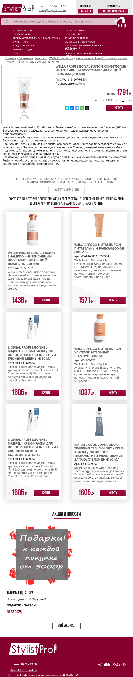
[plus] (129, 100)
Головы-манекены (74, 30)
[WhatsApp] (82, 108)
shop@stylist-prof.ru (52, 10)
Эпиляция (70, 49)
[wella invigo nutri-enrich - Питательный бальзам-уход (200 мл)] (100, 225)
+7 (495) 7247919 (112, 665)
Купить (119, 107)
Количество (104, 100)
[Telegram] (77, 108)
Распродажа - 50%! (22, 30)
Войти (87, 11)
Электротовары (21, 34)
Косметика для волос (76, 38)
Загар (16, 53)
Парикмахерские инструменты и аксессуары (36, 38)
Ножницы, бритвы (74, 34)
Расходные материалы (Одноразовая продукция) (84, 54)
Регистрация (85, 6)
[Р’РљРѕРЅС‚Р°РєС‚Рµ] (72, 108)
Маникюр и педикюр (24, 49)
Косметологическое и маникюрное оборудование (84, 46)
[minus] (116, 100)
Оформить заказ (115, 11)
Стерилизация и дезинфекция (80, 42)
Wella (82, 83)
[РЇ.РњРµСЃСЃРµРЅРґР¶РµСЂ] (67, 108)
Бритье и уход (20, 42)
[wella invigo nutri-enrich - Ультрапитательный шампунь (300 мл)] (100, 327)
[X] (87, 108)
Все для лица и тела (23, 45)
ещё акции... (66, 626)
